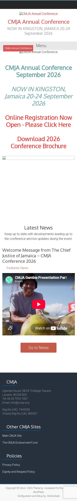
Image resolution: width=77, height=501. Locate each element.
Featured (13, 268)
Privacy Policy (11, 464)
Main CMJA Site (12, 435)
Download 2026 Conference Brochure (39, 142)
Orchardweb (53, 496)
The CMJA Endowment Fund (20, 442)
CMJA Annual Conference (38, 21)
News (24, 268)
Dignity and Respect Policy (18, 471)
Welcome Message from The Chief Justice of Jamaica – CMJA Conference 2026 (36, 255)
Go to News (38, 347)
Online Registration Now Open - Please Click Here (38, 121)
